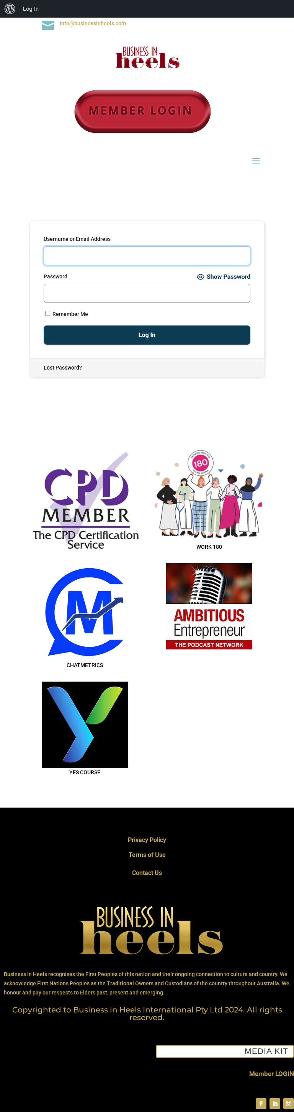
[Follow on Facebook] (261, 1103)
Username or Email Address (77, 239)
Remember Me (69, 314)
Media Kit (266, 1051)
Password (55, 276)
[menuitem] (10, 9)
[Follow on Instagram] (288, 1103)
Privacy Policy (147, 840)
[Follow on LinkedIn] (275, 1103)
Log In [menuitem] (31, 8)
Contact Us (147, 873)
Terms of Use (147, 855)
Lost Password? (63, 368)
